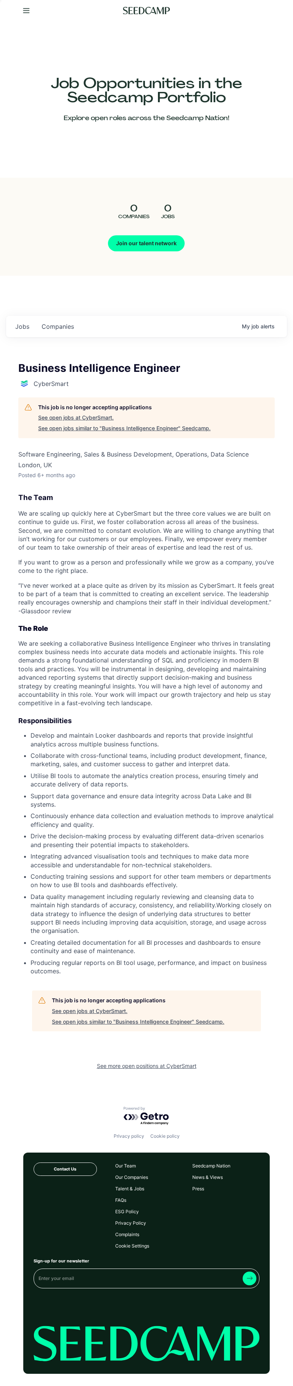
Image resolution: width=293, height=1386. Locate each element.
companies (58, 326)
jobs (22, 326)
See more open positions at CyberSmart (146, 1066)
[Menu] (26, 11)
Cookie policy (165, 1136)
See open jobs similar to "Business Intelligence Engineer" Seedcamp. (124, 428)
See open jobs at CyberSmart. (76, 417)
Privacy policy (129, 1136)
